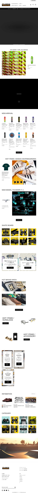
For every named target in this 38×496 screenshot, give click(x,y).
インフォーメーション (23, 467)
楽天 (20, 473)
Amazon (21, 476)
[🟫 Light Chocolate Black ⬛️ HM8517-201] (7, 400)
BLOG (20, 5)
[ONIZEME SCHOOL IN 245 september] (19, 400)
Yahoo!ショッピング (22, 475)
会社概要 (3, 473)
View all (19, 152)
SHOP (20, 3)
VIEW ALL (5, 323)
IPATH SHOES (19, 309)
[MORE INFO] (7, 359)
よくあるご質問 (4, 479)
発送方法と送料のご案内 (5, 476)
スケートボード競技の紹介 (23, 470)
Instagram (21, 479)
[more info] (10, 262)
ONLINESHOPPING (14, 3)
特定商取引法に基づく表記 (6, 475)
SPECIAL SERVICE (14, 5)
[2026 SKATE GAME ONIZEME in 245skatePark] (30, 400)
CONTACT (24, 5)
